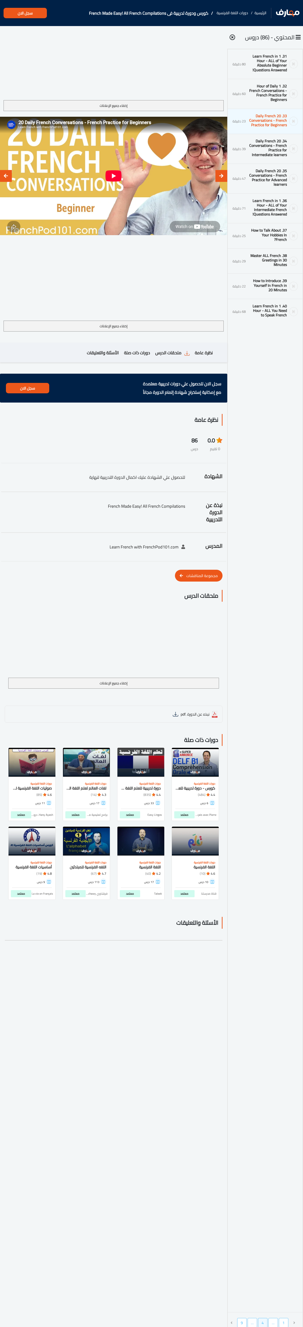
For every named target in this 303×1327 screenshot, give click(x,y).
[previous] (221, 176)
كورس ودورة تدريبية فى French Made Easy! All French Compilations (148, 13)
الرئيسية (260, 12)
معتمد (184, 814)
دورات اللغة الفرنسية (232, 12)
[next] (6, 176)
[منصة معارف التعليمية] (287, 13)
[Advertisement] (114, 65)
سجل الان (25, 13)
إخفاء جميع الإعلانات (114, 106)
